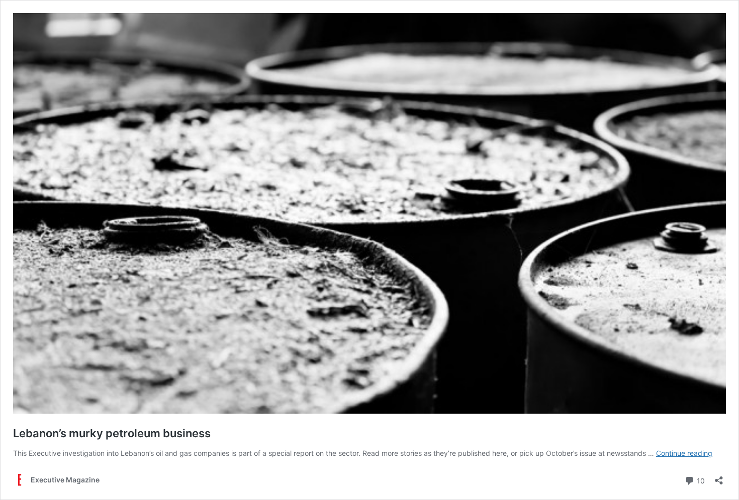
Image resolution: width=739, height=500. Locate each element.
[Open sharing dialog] (719, 477)
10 (700, 480)
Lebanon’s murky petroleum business (112, 433)
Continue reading (684, 453)
